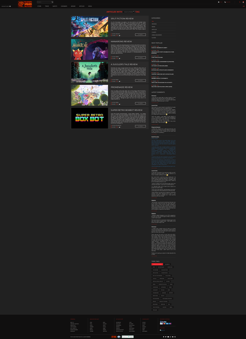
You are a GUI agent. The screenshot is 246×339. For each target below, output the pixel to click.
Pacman (162, 289)
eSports (171, 292)
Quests (55, 6)
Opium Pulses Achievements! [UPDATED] (163, 61)
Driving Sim (170, 267)
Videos (104, 325)
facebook (144, 326)
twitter (143, 328)
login (221, 2)
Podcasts (104, 323)
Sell (169, 304)
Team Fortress (156, 307)
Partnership (72, 331)
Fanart (104, 328)
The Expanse (155, 269)
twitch (143, 325)
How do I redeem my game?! (159, 47)
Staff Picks (105, 331)
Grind (171, 284)
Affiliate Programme (74, 329)
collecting (168, 275)
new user (228, 2)
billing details (131, 325)
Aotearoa (163, 287)
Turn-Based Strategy (167, 298)
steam (143, 329)
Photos (104, 326)
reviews (154, 24)
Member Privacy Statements (160, 78)
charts (154, 32)
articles (154, 29)
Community (155, 289)
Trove (91, 323)
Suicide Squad (161, 267)
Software (91, 331)
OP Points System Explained (160, 65)
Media (90, 6)
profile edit (131, 329)
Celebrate (167, 264)
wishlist (130, 326)
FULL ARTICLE (140, 34)
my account (118, 323)
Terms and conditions (74, 323)
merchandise (144, 331)
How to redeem (73, 326)
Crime (170, 287)
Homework (155, 287)
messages (118, 326)
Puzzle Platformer (128, 11)
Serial (171, 307)
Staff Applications (157, 57)
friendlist (118, 328)
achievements (118, 325)
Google (154, 278)
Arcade (73, 6)
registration (118, 322)
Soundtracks (164, 272)
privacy (154, 301)
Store (39, 6)
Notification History (120, 329)
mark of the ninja (163, 301)
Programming (156, 298)
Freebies (104, 329)
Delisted (164, 307)
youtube (143, 323)
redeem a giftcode (119, 331)
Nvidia (154, 284)
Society (162, 295)
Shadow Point (164, 269)
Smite (169, 289)
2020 (154, 267)
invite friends (131, 328)
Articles (81, 6)
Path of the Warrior (157, 275)
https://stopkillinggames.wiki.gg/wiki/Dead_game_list (163, 166)
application (155, 272)
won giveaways (132, 331)
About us (72, 322)
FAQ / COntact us (73, 328)
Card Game (170, 278)
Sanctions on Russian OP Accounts (162, 82)
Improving (162, 278)
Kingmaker (155, 304)
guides (154, 37)
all (153, 21)
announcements (157, 35)
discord (143, 322)
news (153, 26)
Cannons (164, 292)
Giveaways (64, 6)
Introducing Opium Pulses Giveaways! (162, 70)
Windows (163, 304)
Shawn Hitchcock (163, 284)
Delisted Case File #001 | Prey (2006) (162, 86)
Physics (168, 281)
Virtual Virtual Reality (158, 281)
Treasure (155, 309)
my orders (131, 323)
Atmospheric (156, 292)
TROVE (47, 6)
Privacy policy (72, 325)
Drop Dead (155, 295)
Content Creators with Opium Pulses (163, 74)
